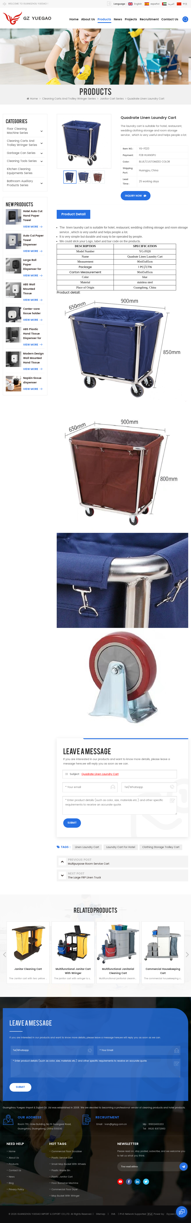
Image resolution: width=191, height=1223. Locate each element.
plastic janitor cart (62, 1177)
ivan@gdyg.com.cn (116, 1124)
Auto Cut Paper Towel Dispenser (33, 240)
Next (187, 951)
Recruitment (149, 19)
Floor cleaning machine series (17, 131)
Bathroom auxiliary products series (20, 183)
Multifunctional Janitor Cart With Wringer (28, 971)
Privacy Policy (16, 1189)
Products (104, 19)
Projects (131, 19)
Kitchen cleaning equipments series (19, 171)
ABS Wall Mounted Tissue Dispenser (30, 289)
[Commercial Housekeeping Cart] (118, 943)
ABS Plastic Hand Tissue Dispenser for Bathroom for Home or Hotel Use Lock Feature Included (32, 334)
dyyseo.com (174, 1214)
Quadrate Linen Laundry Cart (100, 774)
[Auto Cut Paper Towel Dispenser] (13, 241)
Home (74, 19)
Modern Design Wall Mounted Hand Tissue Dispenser (33, 358)
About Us (88, 19)
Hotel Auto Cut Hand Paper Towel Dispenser (32, 216)
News (118, 19)
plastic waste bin (60, 1170)
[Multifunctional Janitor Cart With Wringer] (28, 943)
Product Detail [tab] (73, 214)
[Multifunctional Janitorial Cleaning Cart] (73, 943)
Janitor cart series (112, 99)
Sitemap (100, 1214)
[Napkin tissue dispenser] (13, 383)
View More (30, 227)
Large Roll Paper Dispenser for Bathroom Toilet (32, 264)
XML (113, 1214)
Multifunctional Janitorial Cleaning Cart (73, 971)
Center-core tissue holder (32, 311)
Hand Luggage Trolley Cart (163, 969)
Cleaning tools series (22, 161)
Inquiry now (133, 196)
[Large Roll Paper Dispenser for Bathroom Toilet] (13, 265)
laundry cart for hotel (120, 847)
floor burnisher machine (64, 1183)
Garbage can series (21, 153)
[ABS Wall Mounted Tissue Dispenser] (13, 290)
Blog (11, 1183)
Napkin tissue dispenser (32, 380)
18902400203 (156, 1124)
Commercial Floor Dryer (64, 1189)
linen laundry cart (87, 847)
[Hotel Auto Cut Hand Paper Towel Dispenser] (13, 217)
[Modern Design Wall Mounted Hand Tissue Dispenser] (13, 359)
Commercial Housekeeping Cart (118, 971)
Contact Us (169, 19)
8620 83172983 (156, 1129)
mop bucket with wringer (65, 1196)
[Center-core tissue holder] (13, 314)
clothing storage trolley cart (160, 847)
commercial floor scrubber (66, 1151)
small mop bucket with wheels (68, 1164)
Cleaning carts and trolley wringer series (69, 99)
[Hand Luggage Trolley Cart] (163, 943)
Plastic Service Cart (62, 1158)
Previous (4, 951)
